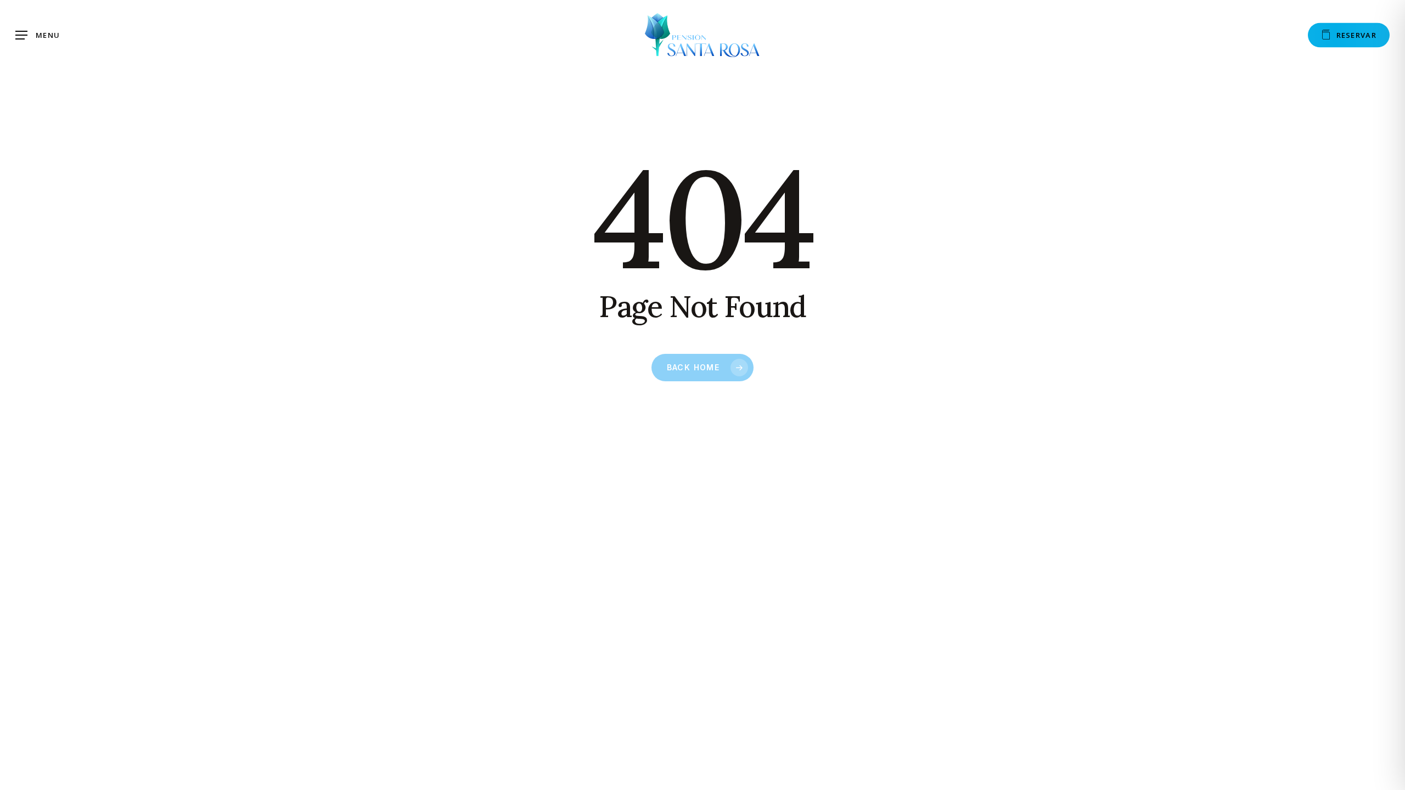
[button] (37, 35)
